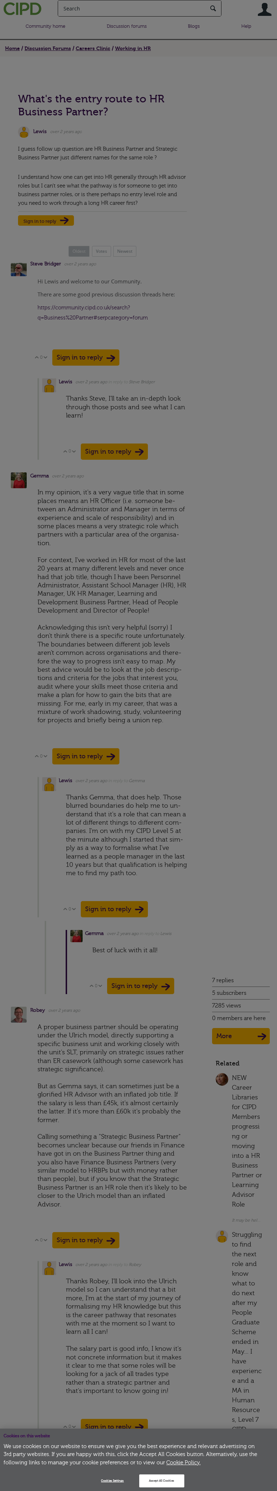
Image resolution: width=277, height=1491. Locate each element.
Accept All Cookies (161, 1480)
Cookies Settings (112, 1480)
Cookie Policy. (183, 1463)
